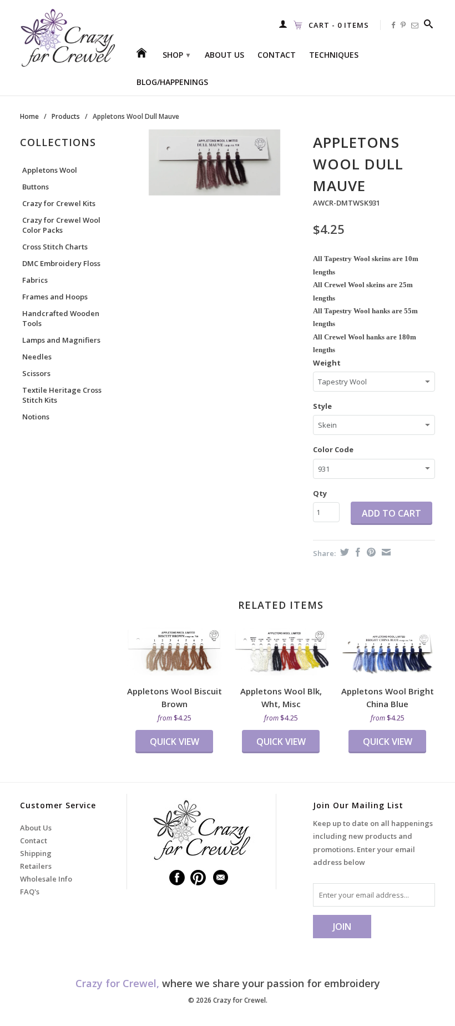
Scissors (36, 373)
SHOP (176, 54)
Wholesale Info (46, 879)
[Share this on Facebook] (356, 552)
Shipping (36, 853)
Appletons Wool (49, 170)
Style (322, 406)
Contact (33, 840)
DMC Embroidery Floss (61, 263)
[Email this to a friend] (385, 552)
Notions (35, 417)
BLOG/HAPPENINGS (172, 82)
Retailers (36, 866)
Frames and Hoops (55, 297)
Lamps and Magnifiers (61, 340)
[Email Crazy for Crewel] (415, 25)
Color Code (333, 449)
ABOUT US (224, 55)
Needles (37, 357)
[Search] (428, 23)
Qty (320, 493)
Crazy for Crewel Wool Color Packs (61, 225)
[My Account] (283, 23)
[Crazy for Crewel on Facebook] (393, 25)
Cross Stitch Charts (55, 247)
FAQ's (29, 892)
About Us (36, 828)
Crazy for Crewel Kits (58, 203)
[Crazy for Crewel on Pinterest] (403, 25)
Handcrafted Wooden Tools (60, 318)
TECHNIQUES (333, 55)
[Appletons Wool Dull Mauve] (214, 162)
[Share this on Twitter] (343, 552)
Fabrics (35, 280)
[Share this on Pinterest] (370, 552)
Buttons (35, 187)
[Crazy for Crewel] (67, 38)
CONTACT (276, 55)
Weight (327, 363)
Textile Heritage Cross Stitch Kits (62, 395)
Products (66, 116)
